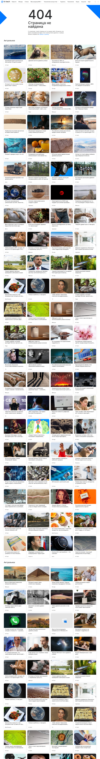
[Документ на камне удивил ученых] (38, 694)
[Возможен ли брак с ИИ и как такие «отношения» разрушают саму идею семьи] (85, 430)
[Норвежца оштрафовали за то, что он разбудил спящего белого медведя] (85, 196)
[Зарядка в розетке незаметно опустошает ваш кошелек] (85, 694)
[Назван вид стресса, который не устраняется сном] (85, 477)
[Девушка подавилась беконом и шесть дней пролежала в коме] (85, 243)
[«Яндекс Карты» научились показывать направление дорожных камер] (38, 430)
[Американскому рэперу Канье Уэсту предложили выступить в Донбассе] (62, 383)
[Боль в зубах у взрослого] (62, 594)
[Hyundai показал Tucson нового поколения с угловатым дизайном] (38, 453)
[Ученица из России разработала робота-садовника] (38, 617)
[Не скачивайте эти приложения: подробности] (62, 336)
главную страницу (44, 34)
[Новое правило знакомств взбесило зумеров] (62, 453)
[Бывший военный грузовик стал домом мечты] (15, 173)
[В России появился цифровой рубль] (62, 407)
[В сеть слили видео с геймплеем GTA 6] (38, 641)
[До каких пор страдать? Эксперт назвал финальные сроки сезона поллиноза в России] (15, 594)
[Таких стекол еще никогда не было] (85, 313)
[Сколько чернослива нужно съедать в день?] (38, 196)
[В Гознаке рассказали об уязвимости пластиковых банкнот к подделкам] (15, 547)
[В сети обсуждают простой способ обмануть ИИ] (15, 524)
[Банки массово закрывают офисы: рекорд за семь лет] (62, 617)
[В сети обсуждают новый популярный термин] (15, 453)
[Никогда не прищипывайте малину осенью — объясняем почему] (38, 79)
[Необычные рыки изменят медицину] (85, 266)
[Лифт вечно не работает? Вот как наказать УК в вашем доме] (62, 570)
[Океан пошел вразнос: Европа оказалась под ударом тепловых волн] (62, 671)
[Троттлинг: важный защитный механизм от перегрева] (15, 641)
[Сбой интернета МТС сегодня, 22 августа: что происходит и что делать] (15, 243)
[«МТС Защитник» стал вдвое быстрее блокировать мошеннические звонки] (38, 407)
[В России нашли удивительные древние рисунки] (62, 149)
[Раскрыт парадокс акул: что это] (15, 149)
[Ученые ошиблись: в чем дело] (38, 290)
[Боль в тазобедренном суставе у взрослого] (62, 219)
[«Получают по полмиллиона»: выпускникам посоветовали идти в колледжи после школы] (38, 570)
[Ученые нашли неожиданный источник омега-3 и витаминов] (38, 313)
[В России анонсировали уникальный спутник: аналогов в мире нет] (15, 196)
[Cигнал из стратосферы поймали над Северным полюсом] (85, 149)
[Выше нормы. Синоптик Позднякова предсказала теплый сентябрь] (62, 79)
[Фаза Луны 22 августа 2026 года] (38, 594)
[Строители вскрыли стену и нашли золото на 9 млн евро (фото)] (15, 313)
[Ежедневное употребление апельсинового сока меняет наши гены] (38, 149)
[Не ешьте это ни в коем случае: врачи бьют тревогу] (15, 79)
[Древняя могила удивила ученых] (38, 56)
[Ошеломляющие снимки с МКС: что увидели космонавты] (85, 79)
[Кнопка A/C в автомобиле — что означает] (62, 547)
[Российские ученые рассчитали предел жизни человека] (62, 126)
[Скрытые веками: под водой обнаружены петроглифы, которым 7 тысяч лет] (85, 547)
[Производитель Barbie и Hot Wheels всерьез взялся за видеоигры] (85, 360)
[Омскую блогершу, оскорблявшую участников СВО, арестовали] (62, 102)
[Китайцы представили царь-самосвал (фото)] (15, 694)
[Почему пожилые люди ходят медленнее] (15, 102)
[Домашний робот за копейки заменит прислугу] (85, 617)
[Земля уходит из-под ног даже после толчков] (85, 594)
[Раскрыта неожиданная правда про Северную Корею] (85, 102)
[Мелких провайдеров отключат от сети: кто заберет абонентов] (15, 617)
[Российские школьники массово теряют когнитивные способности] (62, 360)
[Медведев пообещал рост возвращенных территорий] (38, 547)
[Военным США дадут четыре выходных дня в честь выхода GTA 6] (15, 430)
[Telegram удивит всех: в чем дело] (85, 219)
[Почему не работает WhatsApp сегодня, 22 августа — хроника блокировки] (15, 718)
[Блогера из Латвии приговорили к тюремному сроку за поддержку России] (38, 243)
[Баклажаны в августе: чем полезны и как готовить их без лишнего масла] (15, 290)
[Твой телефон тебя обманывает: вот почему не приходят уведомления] (85, 407)
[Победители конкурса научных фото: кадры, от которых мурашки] (85, 524)
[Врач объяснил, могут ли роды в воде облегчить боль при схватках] (15, 219)
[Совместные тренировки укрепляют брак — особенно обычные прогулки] (38, 383)
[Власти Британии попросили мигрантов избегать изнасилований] (15, 671)
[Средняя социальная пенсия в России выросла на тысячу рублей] (85, 453)
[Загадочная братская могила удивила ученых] (38, 718)
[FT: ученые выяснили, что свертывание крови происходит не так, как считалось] (15, 741)
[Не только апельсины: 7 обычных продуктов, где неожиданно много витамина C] (62, 524)
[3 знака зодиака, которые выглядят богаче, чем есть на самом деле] (85, 290)
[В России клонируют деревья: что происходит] (38, 219)
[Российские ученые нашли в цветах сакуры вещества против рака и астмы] (85, 336)
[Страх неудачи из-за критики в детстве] (85, 570)
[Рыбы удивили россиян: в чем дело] (62, 694)
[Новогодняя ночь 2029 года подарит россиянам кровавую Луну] (62, 196)
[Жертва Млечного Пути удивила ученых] (62, 741)
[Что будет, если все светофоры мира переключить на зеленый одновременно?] (15, 500)
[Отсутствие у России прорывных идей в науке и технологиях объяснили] (15, 477)
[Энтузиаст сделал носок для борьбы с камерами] (62, 173)
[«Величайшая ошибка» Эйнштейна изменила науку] (38, 360)
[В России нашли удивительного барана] (85, 56)
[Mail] (2, 2)
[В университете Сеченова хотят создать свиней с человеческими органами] (15, 383)
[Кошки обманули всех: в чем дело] (85, 741)
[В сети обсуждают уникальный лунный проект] (85, 383)
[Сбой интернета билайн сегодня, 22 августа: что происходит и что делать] (85, 126)
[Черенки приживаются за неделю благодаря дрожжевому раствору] (62, 266)
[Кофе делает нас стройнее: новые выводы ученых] (38, 741)
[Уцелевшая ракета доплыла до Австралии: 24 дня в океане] (15, 56)
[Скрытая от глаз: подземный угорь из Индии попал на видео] (38, 500)
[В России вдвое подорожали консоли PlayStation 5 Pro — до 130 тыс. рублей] (85, 641)
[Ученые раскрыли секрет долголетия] (85, 671)
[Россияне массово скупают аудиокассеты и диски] (85, 500)
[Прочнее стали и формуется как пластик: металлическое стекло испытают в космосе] (38, 477)
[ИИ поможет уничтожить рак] (62, 477)
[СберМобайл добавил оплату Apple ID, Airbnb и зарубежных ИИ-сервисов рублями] (62, 641)
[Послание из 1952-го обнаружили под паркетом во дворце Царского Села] (62, 56)
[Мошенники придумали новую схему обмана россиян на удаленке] (38, 126)
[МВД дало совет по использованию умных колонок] (62, 313)
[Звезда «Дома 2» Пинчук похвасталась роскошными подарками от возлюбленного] (62, 500)
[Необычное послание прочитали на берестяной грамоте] (15, 126)
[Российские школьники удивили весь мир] (85, 173)
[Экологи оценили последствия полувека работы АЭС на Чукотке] (38, 173)
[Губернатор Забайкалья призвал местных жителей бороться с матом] (38, 266)
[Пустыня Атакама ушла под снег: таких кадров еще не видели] (62, 243)
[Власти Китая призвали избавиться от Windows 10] (62, 718)
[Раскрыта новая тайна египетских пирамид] (38, 671)
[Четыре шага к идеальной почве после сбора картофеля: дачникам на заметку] (62, 430)
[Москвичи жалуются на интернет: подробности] (85, 718)
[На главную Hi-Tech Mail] (6, 2)
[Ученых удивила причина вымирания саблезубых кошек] (15, 266)
